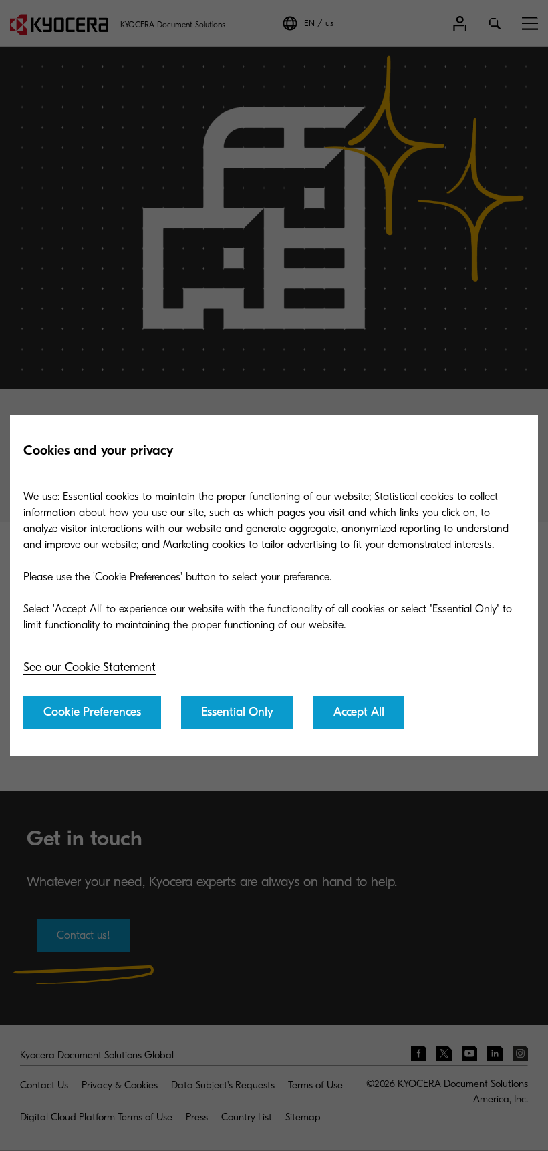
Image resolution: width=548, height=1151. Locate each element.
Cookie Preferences (92, 712)
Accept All (358, 712)
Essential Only (237, 712)
